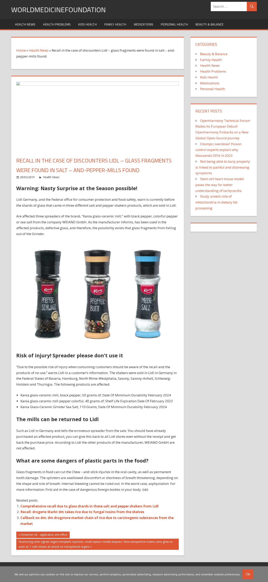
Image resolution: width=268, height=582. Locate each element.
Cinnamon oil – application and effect (43, 535)
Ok (248, 574)
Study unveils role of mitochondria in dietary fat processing (216, 202)
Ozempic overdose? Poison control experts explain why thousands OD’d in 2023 (218, 150)
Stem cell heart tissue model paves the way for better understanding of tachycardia (219, 185)
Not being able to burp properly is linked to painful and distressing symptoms (222, 167)
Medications (143, 24)
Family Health (115, 24)
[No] (263, 574)
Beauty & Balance (209, 24)
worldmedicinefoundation (58, 9)
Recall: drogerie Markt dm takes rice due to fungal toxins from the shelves (82, 512)
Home (21, 50)
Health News (25, 24)
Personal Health (174, 24)
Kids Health (87, 24)
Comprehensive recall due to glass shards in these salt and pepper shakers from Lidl (89, 506)
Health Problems (57, 24)
